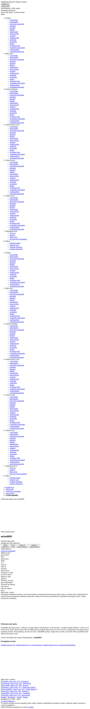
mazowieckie (14, 34)
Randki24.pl (9, 487)
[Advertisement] (45, 515)
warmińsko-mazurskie (17, 48)
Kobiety (12, 235)
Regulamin (11, 697)
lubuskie (12, 28)
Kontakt (3, 697)
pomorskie (13, 42)
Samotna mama (15, 243)
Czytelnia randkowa (8, 701)
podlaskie (13, 40)
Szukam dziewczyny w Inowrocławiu (29, 645)
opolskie (12, 36)
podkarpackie (14, 38)
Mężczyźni (13, 237)
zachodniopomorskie (17, 52)
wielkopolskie (14, 50)
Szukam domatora (16, 247)
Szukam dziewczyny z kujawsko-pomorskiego (59, 645)
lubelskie (13, 26)
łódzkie (12, 30)
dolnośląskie (14, 22)
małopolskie (14, 32)
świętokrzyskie (15, 46)
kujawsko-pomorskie (17, 24)
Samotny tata (14, 245)
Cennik (19, 697)
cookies (30, 707)
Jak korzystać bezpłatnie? (18, 239)
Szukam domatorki (16, 249)
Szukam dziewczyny (8, 645)
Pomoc (25, 697)
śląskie (12, 44)
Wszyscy (13, 233)
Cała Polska (14, 20)
